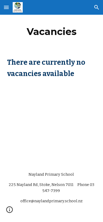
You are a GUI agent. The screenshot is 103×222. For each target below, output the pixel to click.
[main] (51, 31)
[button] (6, 7)
